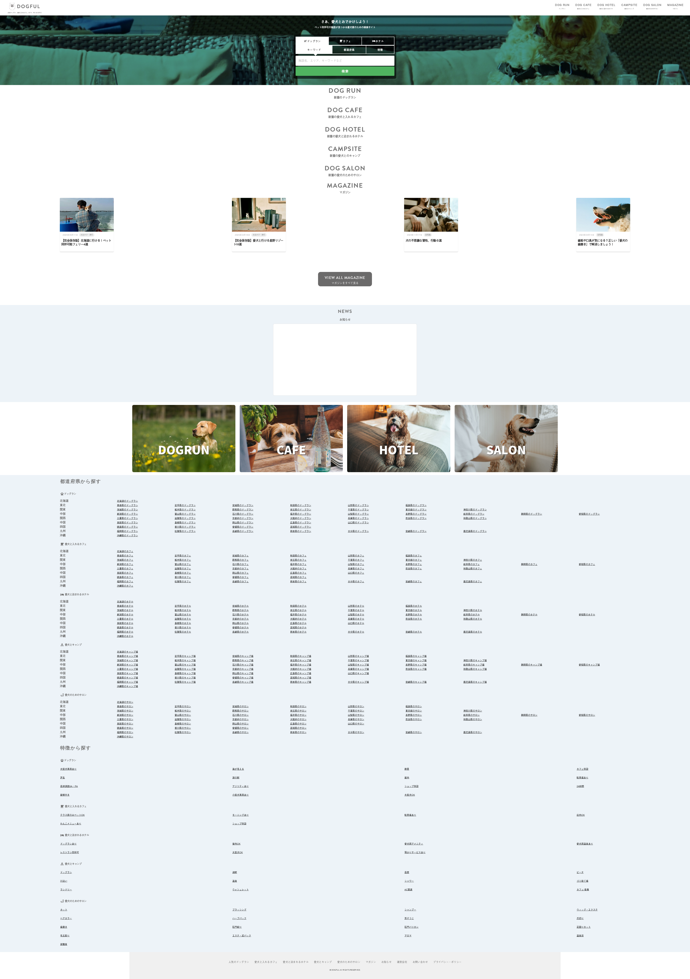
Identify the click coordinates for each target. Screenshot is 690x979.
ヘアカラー (66, 918)
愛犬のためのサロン (348, 962)
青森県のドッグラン (127, 505)
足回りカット (584, 927)
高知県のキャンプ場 (300, 678)
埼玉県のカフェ (298, 560)
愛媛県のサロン (240, 728)
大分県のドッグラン (358, 531)
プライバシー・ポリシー (447, 962)
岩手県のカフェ (183, 556)
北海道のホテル (125, 602)
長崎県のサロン (240, 732)
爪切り (580, 918)
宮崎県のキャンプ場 (416, 682)
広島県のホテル (298, 623)
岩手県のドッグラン (185, 505)
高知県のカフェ (298, 577)
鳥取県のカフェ (125, 573)
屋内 (406, 777)
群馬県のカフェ (240, 560)
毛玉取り (65, 935)
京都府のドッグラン (242, 518)
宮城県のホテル (240, 606)
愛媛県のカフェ (240, 577)
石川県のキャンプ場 (242, 665)
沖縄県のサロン (125, 737)
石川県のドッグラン (242, 514)
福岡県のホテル (125, 632)
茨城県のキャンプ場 (127, 660)
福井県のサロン (298, 715)
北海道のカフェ (125, 551)
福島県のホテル (414, 606)
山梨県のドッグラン (358, 514)
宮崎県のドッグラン (416, 531)
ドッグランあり (68, 844)
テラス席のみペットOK (72, 815)
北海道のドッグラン (127, 501)
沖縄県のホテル (125, 636)
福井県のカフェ (298, 564)
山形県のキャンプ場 (358, 656)
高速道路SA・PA (69, 786)
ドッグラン (66, 872)
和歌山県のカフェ (472, 568)
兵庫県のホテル (356, 619)
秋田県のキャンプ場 (300, 656)
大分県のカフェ (356, 581)
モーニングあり (240, 815)
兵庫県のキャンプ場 (358, 669)
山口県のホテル (356, 623)
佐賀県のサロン (183, 732)
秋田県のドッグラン (300, 505)
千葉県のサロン (356, 711)
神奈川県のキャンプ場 (475, 660)
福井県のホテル (298, 614)
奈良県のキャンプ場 (416, 669)
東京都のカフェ (414, 560)
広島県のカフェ (298, 573)
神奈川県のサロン (472, 711)
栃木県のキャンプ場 (185, 660)
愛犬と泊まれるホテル (296, 962)
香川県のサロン (183, 728)
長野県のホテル (414, 614)
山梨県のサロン (356, 715)
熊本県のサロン (298, 732)
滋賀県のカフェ (183, 568)
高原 (406, 872)
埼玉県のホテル (298, 610)
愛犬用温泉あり (585, 844)
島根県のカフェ (183, 573)
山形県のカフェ (356, 556)
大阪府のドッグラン (300, 518)
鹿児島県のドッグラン (475, 531)
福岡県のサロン (125, 732)
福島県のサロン (414, 706)
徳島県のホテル (125, 627)
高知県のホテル (298, 627)
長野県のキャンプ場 (416, 665)
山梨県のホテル (356, 614)
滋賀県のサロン (183, 719)
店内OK (581, 815)
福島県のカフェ (414, 556)
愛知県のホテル (587, 614)
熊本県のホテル (298, 632)
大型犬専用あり (68, 769)
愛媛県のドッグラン (242, 527)
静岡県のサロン (529, 715)
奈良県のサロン (414, 719)
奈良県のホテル (414, 619)
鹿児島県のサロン (472, 732)
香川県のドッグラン (185, 527)
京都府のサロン (240, 719)
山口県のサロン (356, 724)
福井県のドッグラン (300, 514)
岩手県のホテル (183, 606)
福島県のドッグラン (416, 505)
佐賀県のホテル (183, 632)
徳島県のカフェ (125, 577)
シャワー (409, 881)
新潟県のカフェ (125, 564)
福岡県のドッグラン (127, 531)
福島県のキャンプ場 (416, 656)
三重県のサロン (125, 719)
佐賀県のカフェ (183, 581)
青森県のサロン (125, 706)
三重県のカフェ (125, 568)
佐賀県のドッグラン (185, 531)
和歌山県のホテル (472, 619)
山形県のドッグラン (358, 505)
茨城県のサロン (125, 711)
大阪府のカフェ (298, 568)
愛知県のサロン (587, 715)
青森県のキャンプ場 (127, 656)
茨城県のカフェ (125, 560)
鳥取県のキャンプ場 (127, 673)
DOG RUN (562, 6)
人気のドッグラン (239, 962)
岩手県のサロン (183, 706)
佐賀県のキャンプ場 (185, 682)
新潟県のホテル (125, 614)
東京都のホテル (414, 610)
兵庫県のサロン (356, 719)
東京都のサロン (414, 711)
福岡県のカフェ (125, 581)
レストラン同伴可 (69, 852)
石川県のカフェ (240, 564)
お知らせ (386, 962)
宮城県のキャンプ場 (242, 656)
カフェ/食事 (583, 889)
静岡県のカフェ (529, 564)
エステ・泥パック (241, 935)
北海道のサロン (125, 702)
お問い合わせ (420, 962)
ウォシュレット (240, 889)
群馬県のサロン (240, 711)
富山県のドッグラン (185, 514)
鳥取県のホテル (125, 623)
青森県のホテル (125, 606)
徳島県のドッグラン (127, 527)
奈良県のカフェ (414, 568)
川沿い (63, 881)
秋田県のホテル (298, 606)
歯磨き (63, 927)
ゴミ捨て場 (582, 881)
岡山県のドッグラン (242, 522)
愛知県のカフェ (587, 564)
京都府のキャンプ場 (242, 669)
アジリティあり (240, 786)
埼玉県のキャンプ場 (300, 660)
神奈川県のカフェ (472, 560)
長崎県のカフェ (240, 581)
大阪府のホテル (298, 619)
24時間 (580, 786)
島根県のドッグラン (185, 522)
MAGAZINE (675, 6)
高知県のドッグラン (300, 527)
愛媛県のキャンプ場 (242, 678)
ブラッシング (239, 910)
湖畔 (234, 872)
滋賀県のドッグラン (185, 518)
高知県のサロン (298, 728)
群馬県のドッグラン (242, 510)
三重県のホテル (125, 619)
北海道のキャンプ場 (127, 652)
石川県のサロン (240, 715)
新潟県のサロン (125, 715)
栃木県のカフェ (183, 560)
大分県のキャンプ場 (358, 682)
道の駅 (235, 777)
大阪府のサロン (298, 719)
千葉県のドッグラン (358, 510)
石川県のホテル (240, 614)
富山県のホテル (183, 614)
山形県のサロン (356, 706)
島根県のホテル (183, 623)
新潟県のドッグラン (127, 514)
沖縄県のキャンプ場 (127, 686)
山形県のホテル (356, 606)
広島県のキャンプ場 (300, 673)
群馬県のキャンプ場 (242, 660)
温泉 (234, 881)
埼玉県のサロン (298, 711)
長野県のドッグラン (416, 514)
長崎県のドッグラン (242, 531)
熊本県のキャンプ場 (300, 682)
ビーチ (580, 872)
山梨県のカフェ (356, 564)
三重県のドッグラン (127, 518)
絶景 (406, 769)
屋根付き (65, 795)
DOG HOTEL (606, 6)
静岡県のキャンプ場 (531, 665)
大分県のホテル (356, 632)
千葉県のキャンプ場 (358, 660)
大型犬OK (409, 795)
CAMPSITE (629, 6)
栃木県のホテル (183, 610)
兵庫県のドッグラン (358, 518)
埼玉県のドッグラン (300, 510)
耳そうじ (409, 918)
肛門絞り (237, 927)
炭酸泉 (63, 944)
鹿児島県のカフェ (472, 581)
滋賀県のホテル (183, 619)
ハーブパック (239, 918)
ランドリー (66, 889)
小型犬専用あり (240, 795)
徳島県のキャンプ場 (127, 678)
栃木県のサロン (183, 711)
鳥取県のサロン (125, 724)
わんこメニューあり (70, 824)
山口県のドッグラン (358, 522)
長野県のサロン (414, 715)
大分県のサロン (356, 732)
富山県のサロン (183, 715)
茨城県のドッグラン (127, 510)
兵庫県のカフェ (356, 568)
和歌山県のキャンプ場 (475, 669)
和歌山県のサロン (472, 719)
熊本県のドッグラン (300, 531)
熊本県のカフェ (298, 581)
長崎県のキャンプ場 (242, 682)
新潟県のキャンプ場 (127, 665)
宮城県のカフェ (240, 556)
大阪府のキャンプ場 (300, 669)
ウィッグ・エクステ (587, 910)
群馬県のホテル (240, 610)
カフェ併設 (582, 769)
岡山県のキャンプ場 (242, 673)
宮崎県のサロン (414, 732)
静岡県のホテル (529, 614)
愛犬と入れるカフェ (265, 962)
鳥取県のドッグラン (127, 522)
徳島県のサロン (125, 728)
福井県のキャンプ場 (300, 665)
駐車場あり (582, 777)
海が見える (238, 769)
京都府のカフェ (240, 568)
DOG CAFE (583, 6)
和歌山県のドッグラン (475, 518)
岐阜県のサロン (471, 715)
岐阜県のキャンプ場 (473, 665)
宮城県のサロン (240, 706)
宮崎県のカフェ (414, 581)
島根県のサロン (183, 724)
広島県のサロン (298, 724)
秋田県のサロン (298, 706)
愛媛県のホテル (240, 627)
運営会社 (402, 962)
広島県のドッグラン (300, 522)
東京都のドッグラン (416, 510)
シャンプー (410, 910)
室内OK (236, 844)
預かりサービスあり (415, 852)
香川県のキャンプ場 (185, 678)
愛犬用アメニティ (413, 844)
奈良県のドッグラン (416, 518)
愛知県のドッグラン (589, 514)
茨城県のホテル (125, 610)
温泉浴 (580, 935)
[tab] (312, 41)
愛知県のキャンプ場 (589, 665)
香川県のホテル (183, 627)
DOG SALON (652, 6)
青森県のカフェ (125, 556)
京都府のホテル (240, 619)
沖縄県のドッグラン (127, 535)
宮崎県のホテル (414, 632)
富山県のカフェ (183, 564)
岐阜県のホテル (471, 614)
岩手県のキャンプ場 (185, 656)
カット (63, 910)
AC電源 (408, 889)
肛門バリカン (411, 927)
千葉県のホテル (356, 610)
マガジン (371, 962)
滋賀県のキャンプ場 (185, 669)
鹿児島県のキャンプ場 (475, 682)
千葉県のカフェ (356, 560)
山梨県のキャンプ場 (358, 665)
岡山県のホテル (240, 623)
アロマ (407, 935)
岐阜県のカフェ (471, 564)
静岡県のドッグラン (531, 514)
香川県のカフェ (183, 577)
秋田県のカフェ (298, 556)
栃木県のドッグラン (185, 510)
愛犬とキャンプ (323, 962)
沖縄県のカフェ (125, 586)
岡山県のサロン (240, 724)
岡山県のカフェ (240, 573)
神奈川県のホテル (472, 610)
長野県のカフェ (414, 564)
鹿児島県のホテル (472, 632)
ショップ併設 (411, 786)
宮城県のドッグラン (242, 505)
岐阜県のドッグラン (473, 514)
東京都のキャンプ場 (416, 660)
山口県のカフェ (356, 573)
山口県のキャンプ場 (358, 673)
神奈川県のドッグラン (475, 510)
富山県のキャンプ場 (185, 665)
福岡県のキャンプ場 (127, 682)
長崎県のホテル (240, 632)
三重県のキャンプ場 (127, 669)
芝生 (62, 777)
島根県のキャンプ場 (185, 673)
